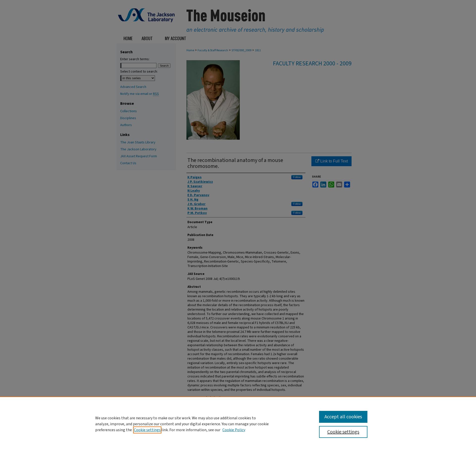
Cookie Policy (233, 430)
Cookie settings (147, 430)
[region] (238, 424)
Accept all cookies (343, 416)
